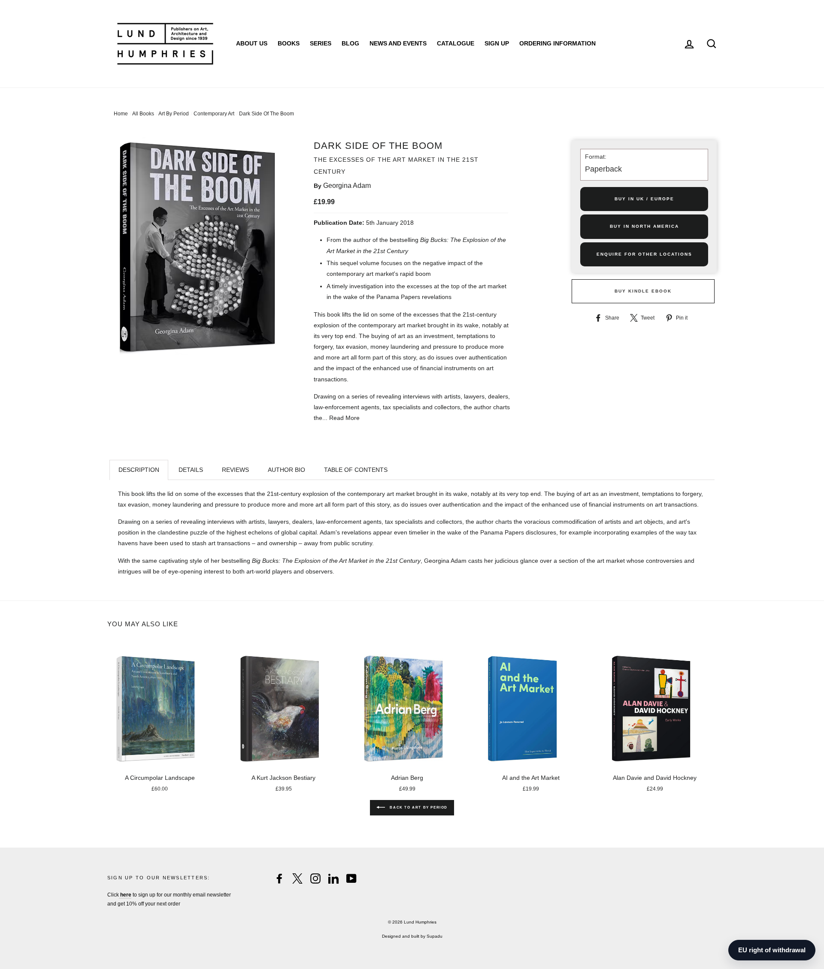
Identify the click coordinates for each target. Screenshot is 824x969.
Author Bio (286, 469)
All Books (143, 114)
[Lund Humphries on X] (297, 878)
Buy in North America (644, 226)
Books (289, 43)
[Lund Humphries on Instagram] (315, 878)
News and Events (398, 43)
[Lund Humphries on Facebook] (279, 878)
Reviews (235, 469)
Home (121, 114)
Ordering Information (557, 43)
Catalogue (455, 43)
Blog (350, 43)
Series (320, 43)
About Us (251, 43)
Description (138, 469)
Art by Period (173, 114)
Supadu (434, 936)
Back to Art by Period (418, 807)
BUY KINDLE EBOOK (643, 291)
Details (191, 469)
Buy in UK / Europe (644, 198)
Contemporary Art (214, 114)
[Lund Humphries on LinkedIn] (333, 878)
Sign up (497, 43)
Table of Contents (356, 469)
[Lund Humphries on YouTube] (351, 878)
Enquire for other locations (644, 254)
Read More (344, 417)
